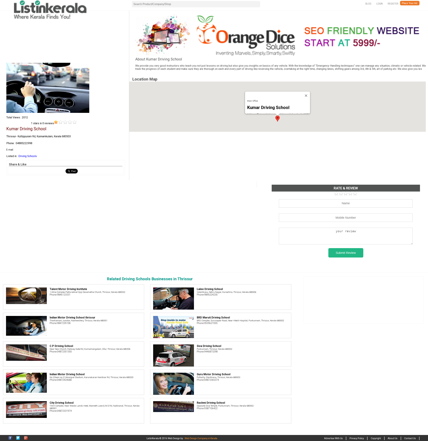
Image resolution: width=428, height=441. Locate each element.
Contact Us (410, 438)
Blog (368, 3)
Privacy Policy (357, 438)
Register (393, 3)
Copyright (376, 438)
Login (379, 3)
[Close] (306, 96)
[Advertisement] (65, 38)
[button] (277, 119)
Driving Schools (27, 156)
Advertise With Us (333, 438)
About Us (392, 438)
